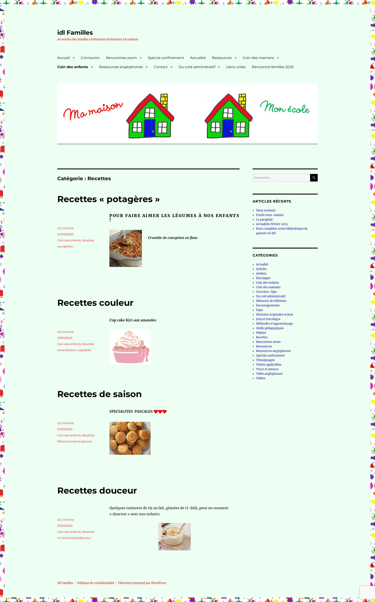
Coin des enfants (72, 67)
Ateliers (261, 273)
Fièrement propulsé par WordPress (142, 583)
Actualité (198, 58)
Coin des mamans (258, 58)
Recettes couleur (95, 302)
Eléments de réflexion (271, 301)
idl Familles (75, 32)
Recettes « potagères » (108, 199)
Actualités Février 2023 (272, 224)
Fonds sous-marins (270, 215)
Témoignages (265, 360)
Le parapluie (264, 219)
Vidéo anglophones (269, 374)
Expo (259, 310)
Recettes (88, 240)
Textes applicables (268, 364)
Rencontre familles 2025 (273, 67)
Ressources (222, 58)
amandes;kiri (66, 350)
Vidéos (260, 378)
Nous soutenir (266, 210)
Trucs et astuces (267, 369)
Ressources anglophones (121, 67)
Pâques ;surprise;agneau (74, 441)
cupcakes (84, 350)
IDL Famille (65, 228)
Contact (161, 67)
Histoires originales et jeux (274, 314)
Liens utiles (236, 67)
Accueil (63, 58)
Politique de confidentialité (95, 583)
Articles (261, 269)
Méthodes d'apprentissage (274, 324)
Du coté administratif (197, 67)
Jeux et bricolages (268, 319)
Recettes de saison (99, 394)
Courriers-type (266, 292)
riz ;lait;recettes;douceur (74, 538)
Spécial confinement (166, 58)
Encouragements (268, 305)
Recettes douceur (97, 490)
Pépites (261, 333)
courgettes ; (65, 246)
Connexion (90, 58)
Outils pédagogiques (270, 328)
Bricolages (263, 278)
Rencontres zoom (121, 58)
